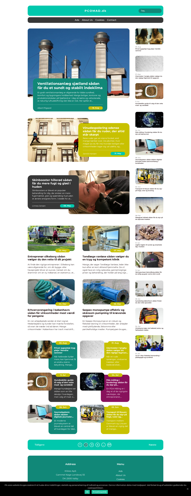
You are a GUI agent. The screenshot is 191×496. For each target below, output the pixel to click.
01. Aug (115, 343)
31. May (118, 153)
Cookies (99, 20)
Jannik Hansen (90, 154)
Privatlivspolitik (99, 492)
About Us (87, 20)
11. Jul (63, 375)
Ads (77, 20)
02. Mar (117, 304)
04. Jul (115, 375)
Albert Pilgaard (44, 108)
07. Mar (117, 250)
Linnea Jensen (39, 206)
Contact (111, 20)
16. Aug (95, 108)
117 (109, 444)
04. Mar (62, 304)
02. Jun (115, 407)
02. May (62, 250)
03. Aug (63, 343)
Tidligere (39, 444)
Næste (152, 444)
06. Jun (63, 407)
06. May (67, 206)
